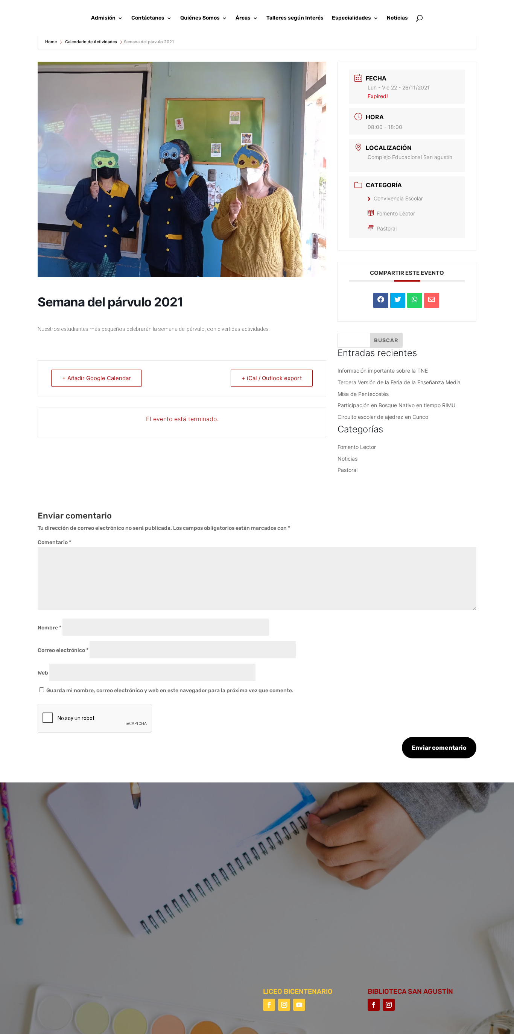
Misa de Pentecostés (363, 394)
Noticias (397, 18)
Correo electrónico (63, 650)
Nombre (49, 628)
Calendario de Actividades (91, 41)
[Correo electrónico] (431, 300)
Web (43, 673)
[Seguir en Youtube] (299, 1005)
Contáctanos (147, 18)
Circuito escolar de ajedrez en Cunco (383, 417)
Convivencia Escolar (398, 198)
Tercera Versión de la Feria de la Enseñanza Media (399, 382)
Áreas (243, 18)
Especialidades (351, 18)
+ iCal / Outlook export (272, 378)
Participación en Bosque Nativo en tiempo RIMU (396, 405)
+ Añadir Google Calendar (96, 378)
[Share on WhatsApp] (414, 300)
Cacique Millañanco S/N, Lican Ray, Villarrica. (350, 864)
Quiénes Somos (200, 18)
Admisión (103, 18)
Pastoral (387, 228)
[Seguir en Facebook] (269, 1005)
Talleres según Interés (295, 18)
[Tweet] (397, 300)
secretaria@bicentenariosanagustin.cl (340, 929)
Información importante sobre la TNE (383, 370)
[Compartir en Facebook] (380, 300)
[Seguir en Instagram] (284, 1005)
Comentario (54, 542)
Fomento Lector (396, 213)
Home (51, 41)
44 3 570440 (307, 885)
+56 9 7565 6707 (312, 907)
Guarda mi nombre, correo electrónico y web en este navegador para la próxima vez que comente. (169, 690)
